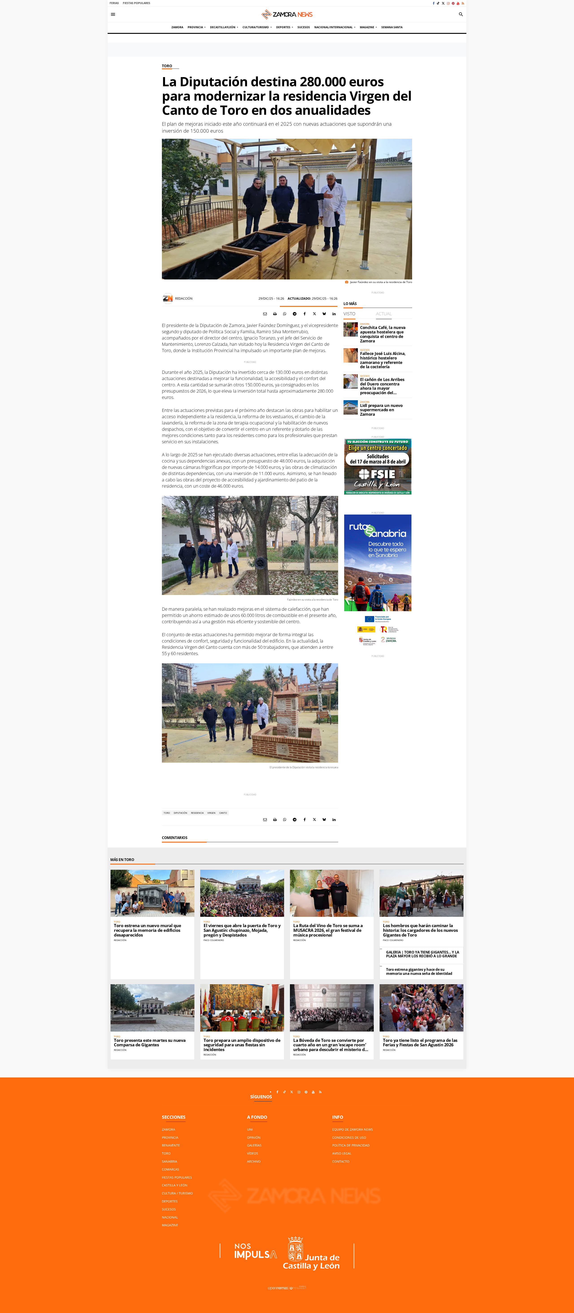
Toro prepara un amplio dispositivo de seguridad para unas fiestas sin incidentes (242, 1045)
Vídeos (252, 1153)
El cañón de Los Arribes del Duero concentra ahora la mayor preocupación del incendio (382, 388)
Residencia (197, 812)
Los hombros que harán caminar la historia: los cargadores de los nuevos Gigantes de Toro (420, 930)
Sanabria (169, 1161)
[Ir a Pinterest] (453, 3)
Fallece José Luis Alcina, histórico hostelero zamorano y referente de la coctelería (383, 360)
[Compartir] (285, 314)
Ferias (114, 3)
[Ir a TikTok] (438, 3)
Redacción (183, 298)
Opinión (254, 1137)
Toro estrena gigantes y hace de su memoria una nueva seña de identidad (419, 971)
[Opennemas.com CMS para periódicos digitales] (287, 1288)
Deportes (170, 1201)
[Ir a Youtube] (458, 3)
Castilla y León (174, 1185)
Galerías (254, 1145)
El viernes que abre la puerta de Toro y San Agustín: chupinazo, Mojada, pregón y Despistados (242, 930)
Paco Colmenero (214, 940)
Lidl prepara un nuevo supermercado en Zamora (381, 410)
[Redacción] (168, 298)
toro (167, 812)
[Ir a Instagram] (448, 3)
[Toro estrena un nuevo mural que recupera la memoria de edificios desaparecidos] (152, 893)
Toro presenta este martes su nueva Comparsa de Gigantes (150, 1042)
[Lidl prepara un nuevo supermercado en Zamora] (351, 407)
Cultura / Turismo (177, 1193)
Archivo (254, 1161)
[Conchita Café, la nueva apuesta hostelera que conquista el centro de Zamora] (351, 329)
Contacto (340, 1161)
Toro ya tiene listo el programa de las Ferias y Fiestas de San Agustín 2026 (420, 1042)
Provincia (170, 1137)
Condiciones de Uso (349, 1137)
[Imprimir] (275, 314)
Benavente (171, 1145)
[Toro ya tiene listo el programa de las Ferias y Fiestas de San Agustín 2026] (421, 1007)
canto (223, 812)
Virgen (211, 812)
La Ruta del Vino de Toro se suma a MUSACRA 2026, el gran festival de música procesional (328, 930)
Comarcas (170, 1169)
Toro (167, 65)
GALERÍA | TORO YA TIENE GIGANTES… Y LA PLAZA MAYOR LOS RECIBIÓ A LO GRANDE (422, 954)
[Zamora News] (287, 14)
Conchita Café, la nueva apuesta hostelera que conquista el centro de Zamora (383, 334)
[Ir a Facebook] (434, 3)
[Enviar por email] (265, 314)
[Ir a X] (443, 3)
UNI (250, 1129)
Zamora (168, 1129)
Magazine (170, 1225)
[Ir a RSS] (463, 3)
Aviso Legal (341, 1153)
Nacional (170, 1217)
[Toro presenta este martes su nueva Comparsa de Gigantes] (152, 1007)
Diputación (180, 812)
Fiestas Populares (136, 3)
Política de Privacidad (351, 1145)
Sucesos (169, 1209)
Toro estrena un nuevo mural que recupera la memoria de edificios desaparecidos (147, 930)
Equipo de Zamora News (352, 1129)
